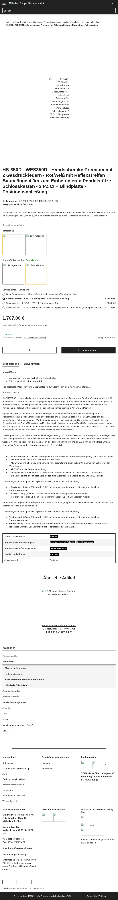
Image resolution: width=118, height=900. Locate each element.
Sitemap (46, 763)
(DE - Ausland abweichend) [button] (34, 338)
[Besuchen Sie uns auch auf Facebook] (5, 882)
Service (6, 730)
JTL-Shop (102, 896)
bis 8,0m (53, 536)
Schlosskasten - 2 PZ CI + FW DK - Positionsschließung (61, 303)
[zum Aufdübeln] (36, 244)
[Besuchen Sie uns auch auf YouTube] (13, 882)
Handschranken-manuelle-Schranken (24, 679)
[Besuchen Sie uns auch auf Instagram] (21, 882)
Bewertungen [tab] (32, 364)
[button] (88, 3)
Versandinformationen (13, 784)
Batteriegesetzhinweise (13, 795)
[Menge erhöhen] (53, 350)
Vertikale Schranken (23, 204)
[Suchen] (113, 10)
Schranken (8, 661)
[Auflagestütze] (13, 273)
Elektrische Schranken (16, 668)
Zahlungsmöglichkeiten (13, 779)
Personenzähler (10, 656)
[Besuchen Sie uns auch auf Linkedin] (28, 882)
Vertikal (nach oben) (58, 548)
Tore (4, 713)
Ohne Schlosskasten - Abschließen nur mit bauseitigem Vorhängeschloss (41, 294)
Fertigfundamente (13, 674)
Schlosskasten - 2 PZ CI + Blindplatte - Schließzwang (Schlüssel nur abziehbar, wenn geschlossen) (61, 307)
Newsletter (47, 768)
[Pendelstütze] (36, 273)
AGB (4, 774)
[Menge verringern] (6, 350)
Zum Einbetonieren (85, 542)
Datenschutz (8, 763)
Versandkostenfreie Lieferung (32, 325)
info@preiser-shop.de (21, 848)
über (91, 825)
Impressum (7, 790)
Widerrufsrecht (9, 801)
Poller (5, 719)
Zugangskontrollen (11, 691)
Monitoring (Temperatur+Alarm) (17, 725)
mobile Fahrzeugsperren (14, 702)
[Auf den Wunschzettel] (109, 47)
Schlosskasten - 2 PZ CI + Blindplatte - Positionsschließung (61, 298)
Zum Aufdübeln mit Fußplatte (62, 542)
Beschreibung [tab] (10, 364)
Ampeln (6, 708)
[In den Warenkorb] (4, 40)
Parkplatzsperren (10, 696)
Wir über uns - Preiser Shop (16, 768)
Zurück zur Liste (12, 22)
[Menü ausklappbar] (4, 2)
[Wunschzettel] (95, 3)
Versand (40, 888)
